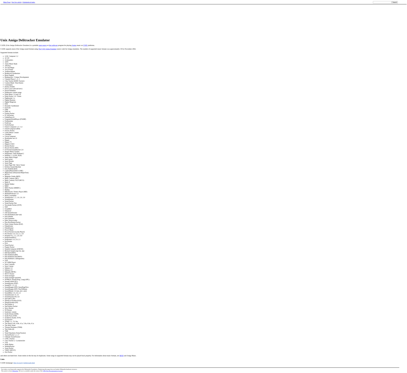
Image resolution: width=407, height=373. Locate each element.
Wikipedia (15, 371)
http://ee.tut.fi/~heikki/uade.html (24, 363)
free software (53, 45)
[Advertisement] (18, 21)
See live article (16, 2)
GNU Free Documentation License (53, 371)
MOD (122, 356)
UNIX (85, 45)
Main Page (6, 2)
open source (43, 45)
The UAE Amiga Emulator (47, 49)
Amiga (74, 45)
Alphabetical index (28, 2)
